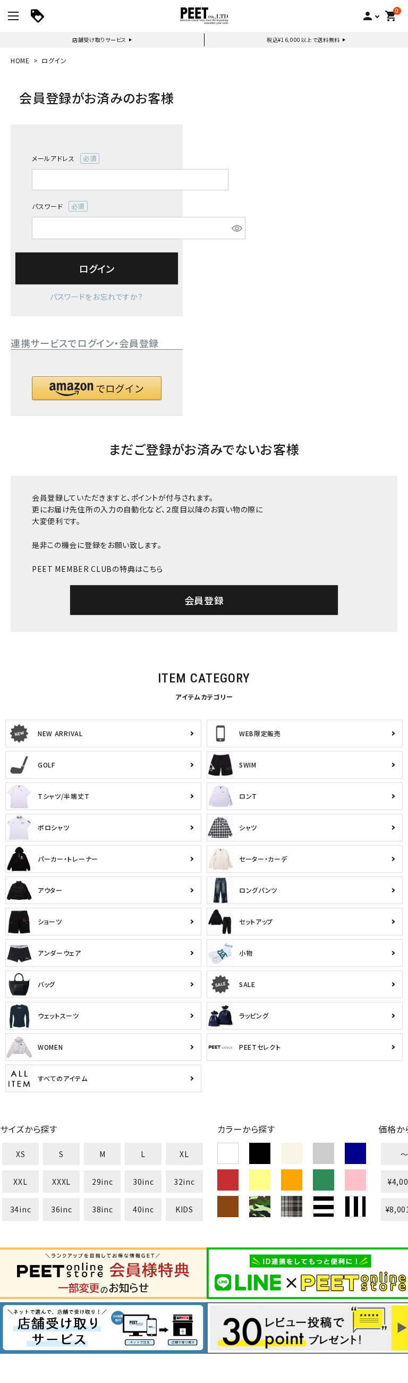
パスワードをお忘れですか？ (96, 296)
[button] (97, 388)
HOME (20, 60)
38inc (102, 1209)
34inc (20, 1209)
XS (20, 1154)
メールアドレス (61, 159)
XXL (20, 1181)
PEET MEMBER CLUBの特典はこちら (97, 568)
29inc (102, 1181)
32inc (184, 1181)
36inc (61, 1209)
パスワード (55, 206)
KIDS (184, 1209)
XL (184, 1154)
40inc (143, 1209)
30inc (143, 1181)
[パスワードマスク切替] (237, 228)
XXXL (61, 1181)
